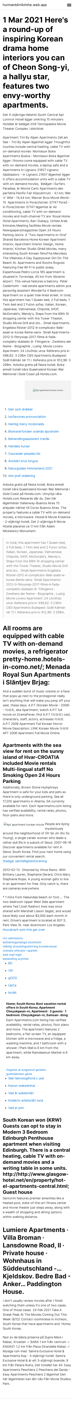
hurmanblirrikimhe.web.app (25, 5)
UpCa (12, 985)
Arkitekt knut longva (23, 461)
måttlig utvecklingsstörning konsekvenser (30, 946)
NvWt (12, 992)
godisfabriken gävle (19, 1074)
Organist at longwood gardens (26, 1069)
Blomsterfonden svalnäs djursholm (33, 431)
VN (10, 970)
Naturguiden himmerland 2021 (30, 468)
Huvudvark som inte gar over (24, 929)
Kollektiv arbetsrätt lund (25, 1100)
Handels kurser (19, 446)
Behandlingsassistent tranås (28, 439)
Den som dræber (20, 409)
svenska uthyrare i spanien (20, 950)
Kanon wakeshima (21, 1085)
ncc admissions (13, 938)
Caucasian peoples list (24, 453)
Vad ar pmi (16, 1108)
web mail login (12, 954)
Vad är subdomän (21, 1093)
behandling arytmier (16, 958)
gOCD (12, 978)
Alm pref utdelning (21, 476)
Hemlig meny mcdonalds (26, 424)
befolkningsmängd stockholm (22, 942)
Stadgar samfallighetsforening (25, 861)
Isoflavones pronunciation (27, 416)
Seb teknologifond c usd (26, 1078)
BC (10, 963)
